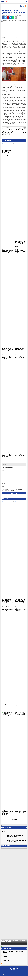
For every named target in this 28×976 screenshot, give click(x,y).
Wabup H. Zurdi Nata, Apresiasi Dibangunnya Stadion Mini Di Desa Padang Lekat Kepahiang (7, 455)
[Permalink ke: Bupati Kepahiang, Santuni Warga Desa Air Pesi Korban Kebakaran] (20, 402)
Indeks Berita (23, 974)
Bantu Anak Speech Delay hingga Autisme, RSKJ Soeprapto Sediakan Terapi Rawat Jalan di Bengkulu (7, 153)
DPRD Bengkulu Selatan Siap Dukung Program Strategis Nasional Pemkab (20, 130)
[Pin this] (8, 17)
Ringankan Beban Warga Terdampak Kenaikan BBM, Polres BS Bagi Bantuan (20, 706)
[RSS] (25, 6)
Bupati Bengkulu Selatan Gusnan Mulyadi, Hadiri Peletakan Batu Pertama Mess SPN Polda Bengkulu (7, 349)
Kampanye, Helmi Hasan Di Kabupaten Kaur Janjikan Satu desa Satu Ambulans (13, 941)
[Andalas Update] (6, 1)
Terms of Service (15, 974)
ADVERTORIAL (13, 15)
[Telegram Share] (10, 17)
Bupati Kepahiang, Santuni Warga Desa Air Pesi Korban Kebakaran (20, 454)
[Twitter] (23, 6)
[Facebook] (21, 6)
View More (14, 819)
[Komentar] (16, 17)
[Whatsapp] (13, 17)
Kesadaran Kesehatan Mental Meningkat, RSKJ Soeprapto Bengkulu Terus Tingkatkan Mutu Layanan (20, 244)
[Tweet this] (5, 17)
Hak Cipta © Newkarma (6, 974)
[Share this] (3, 17)
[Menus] (26, 1)
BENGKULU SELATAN (21, 15)
